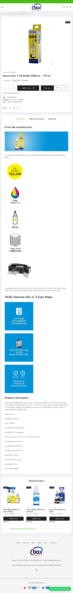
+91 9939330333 (23, 560)
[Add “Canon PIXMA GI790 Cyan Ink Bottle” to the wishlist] (45, 490)
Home (3, 14)
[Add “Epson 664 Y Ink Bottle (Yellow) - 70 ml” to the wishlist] (57, 88)
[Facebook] (36, 570)
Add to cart (26, 88)
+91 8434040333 (36, 560)
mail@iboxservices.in (54, 560)
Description (21, 119)
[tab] (21, 119)
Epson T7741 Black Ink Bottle (57, 511)
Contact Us (53, 543)
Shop (7, 14)
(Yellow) (10, 102)
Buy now (47, 88)
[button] (65, 88)
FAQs (45, 543)
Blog (39, 543)
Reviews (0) (52, 119)
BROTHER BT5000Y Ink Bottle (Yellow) (11, 511)
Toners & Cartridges (9, 72)
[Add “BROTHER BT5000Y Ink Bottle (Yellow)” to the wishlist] (22, 490)
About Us (26, 543)
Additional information (36, 119)
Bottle (15, 102)
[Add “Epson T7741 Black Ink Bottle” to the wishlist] (68, 490)
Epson (20, 102)
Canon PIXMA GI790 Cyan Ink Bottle (35, 511)
